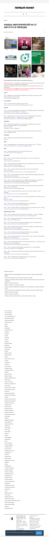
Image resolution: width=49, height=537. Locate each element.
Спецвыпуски (7, 483)
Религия (6, 464)
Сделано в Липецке (9, 469)
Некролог (7, 433)
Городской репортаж (9, 370)
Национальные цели (9, 423)
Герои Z (6, 356)
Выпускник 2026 (8, 354)
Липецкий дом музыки (8, 160)
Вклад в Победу (8, 347)
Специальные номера (9, 485)
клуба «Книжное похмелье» (18, 115)
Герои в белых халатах (9, 358)
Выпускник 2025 (8, 352)
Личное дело (7, 416)
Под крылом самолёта (9, 450)
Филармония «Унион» (8, 128)
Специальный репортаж (10, 487)
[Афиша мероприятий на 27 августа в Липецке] (24, 57)
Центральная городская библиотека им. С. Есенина (15, 171)
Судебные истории (9, 492)
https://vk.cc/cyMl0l (8, 159)
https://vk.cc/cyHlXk (8, 126)
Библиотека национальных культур (12, 223)
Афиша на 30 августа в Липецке (11, 292)
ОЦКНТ (5, 132)
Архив (6, 324)
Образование (7, 439)
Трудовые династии (9, 496)
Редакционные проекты (10, 460)
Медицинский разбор (9, 420)
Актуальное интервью (9, 318)
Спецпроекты (7, 489)
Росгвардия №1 (8, 466)
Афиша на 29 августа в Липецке (11, 293)
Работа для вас (8, 458)
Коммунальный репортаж (10, 395)
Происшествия (8, 456)
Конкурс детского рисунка (10, 398)
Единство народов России (10, 377)
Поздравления (8, 452)
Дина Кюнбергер (28, 144)
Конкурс (6, 397)
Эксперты (7, 506)
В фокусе (7, 341)
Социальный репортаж (9, 481)
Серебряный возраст (9, 473)
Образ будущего (8, 437)
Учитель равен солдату (9, 498)
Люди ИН (7, 418)
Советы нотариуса (9, 479)
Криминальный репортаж (10, 400)
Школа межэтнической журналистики (12, 500)
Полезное (7, 454)
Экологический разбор (9, 502)
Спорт (6, 491)
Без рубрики (7, 328)
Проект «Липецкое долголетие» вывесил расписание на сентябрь (18, 277)
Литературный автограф (10, 414)
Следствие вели (8, 475)
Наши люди (7, 429)
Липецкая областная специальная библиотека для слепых (17, 215)
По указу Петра (8, 448)
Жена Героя (7, 379)
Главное (6, 360)
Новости (6, 435)
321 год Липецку (8, 312)
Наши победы (8, 431)
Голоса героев (8, 366)
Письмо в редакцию (9, 444)
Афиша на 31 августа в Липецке (11, 282)
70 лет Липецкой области (10, 316)
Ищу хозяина (7, 385)
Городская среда (8, 368)
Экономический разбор (9, 504)
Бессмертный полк (9, 329)
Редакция (7, 462)
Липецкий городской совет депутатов (12, 105)
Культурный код (8, 404)
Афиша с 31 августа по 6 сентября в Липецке (14, 284)
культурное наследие (9, 402)
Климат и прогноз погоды (10, 387)
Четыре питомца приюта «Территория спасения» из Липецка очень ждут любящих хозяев (24, 290)
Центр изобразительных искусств (12, 193)
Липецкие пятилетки (9, 412)
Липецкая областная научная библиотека (13, 113)
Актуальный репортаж (9, 320)
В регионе (7, 337)
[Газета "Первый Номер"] (24, 8)
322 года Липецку (8, 314)
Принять (39, 532)
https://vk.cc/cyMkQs (8, 170)
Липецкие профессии (9, 410)
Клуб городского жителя (10, 389)
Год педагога (7, 362)
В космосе (7, 333)
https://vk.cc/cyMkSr (8, 199)
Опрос (6, 441)
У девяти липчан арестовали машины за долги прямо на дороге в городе (20, 295)
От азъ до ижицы (8, 443)
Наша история (8, 427)
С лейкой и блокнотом (9, 468)
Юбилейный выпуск (9, 508)
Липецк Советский (8, 408)
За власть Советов (9, 381)
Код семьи (7, 391)
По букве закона (8, 446)
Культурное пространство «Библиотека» (13, 118)
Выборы (6, 351)
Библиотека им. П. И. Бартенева (11, 166)
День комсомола (8, 374)
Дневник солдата (8, 375)
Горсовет (7, 372)
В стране (6, 339)
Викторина (7, 345)
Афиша (5, 20)
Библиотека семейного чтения (11, 248)
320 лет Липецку (8, 310)
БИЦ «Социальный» (8, 219)
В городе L (7, 331)
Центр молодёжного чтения (10, 188)
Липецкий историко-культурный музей (12, 200)
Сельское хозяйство (9, 471)
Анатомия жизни (8, 322)
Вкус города (7, 349)
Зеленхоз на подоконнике (10, 383)
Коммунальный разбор (9, 393)
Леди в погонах (8, 406)
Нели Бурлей (39, 163)
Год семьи (7, 364)
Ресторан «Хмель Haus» (9, 152)
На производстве (8, 421)
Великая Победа (8, 343)
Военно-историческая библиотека (11, 258)
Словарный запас (8, 477)
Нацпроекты (7, 425)
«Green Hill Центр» (8, 98)
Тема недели (7, 494)
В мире (6, 335)
